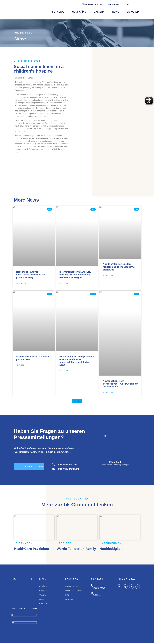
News (115, 11)
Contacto (114, 4)
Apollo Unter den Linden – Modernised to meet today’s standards (119, 267)
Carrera (99, 11)
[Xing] (137, 586)
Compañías (79, 11)
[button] (17, 168)
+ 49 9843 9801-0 (93, 4)
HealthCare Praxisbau (31, 549)
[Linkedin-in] (131, 586)
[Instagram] (125, 586)
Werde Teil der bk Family (76, 549)
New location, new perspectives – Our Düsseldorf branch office (120, 384)
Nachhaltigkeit (111, 549)
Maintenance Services (74, 590)
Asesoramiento (71, 586)
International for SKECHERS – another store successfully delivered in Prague (76, 274)
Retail (67, 595)
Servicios (58, 11)
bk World (133, 11)
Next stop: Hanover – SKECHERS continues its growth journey (30, 274)
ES (128, 4)
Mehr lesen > (21, 283)
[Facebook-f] (119, 586)
